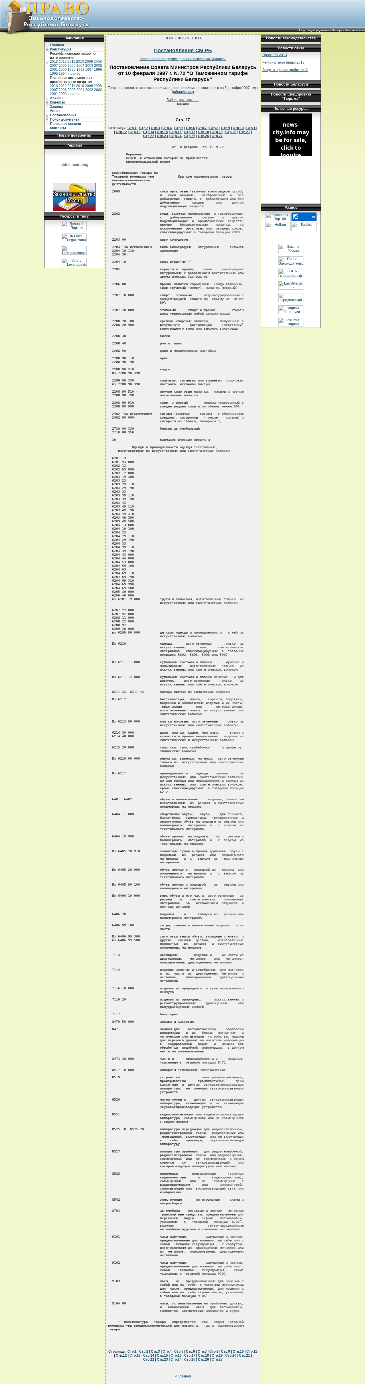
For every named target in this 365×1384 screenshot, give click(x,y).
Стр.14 (148, 132)
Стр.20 (230, 132)
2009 (89, 62)
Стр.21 (244, 132)
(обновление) (183, 92)
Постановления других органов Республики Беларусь (183, 59)
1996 (98, 70)
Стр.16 (176, 132)
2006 (63, 66)
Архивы (56, 98)
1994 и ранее (69, 74)
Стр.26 (203, 136)
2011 (71, 62)
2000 (63, 70)
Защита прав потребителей (285, 70)
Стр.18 (203, 132)
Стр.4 (167, 128)
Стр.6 (190, 128)
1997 (89, 70)
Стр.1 (132, 128)
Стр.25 (189, 136)
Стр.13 (135, 132)
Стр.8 (213, 128)
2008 (98, 62)
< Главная (183, 1376)
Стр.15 (162, 132)
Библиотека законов (183, 100)
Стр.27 (217, 136)
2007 (54, 66)
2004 (80, 66)
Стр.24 (176, 136)
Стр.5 (178, 128)
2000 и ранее (69, 94)
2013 (54, 62)
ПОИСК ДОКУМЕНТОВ (183, 38)
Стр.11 (251, 128)
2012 (63, 62)
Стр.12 (121, 132)
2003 (89, 66)
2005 (72, 66)
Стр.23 (162, 136)
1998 (80, 70)
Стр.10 (238, 128)
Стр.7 (202, 128)
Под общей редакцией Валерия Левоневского (332, 30)
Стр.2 (143, 128)
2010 (80, 62)
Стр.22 (148, 136)
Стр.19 (217, 132)
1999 (72, 70)
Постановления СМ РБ (183, 50)
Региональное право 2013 (283, 62)
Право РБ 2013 (274, 55)
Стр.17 (189, 132)
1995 (54, 74)
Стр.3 (155, 128)
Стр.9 (225, 128)
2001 (54, 70)
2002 (98, 66)
